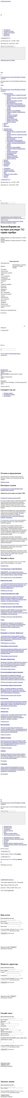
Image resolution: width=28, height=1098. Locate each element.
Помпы (9, 109)
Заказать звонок (5, 1095)
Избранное (6, 34)
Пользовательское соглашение (12, 837)
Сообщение (4, 975)
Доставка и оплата (9, 31)
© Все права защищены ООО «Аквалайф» (12, 882)
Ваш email (3, 921)
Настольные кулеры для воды (15, 103)
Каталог (6, 123)
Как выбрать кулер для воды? (12, 489)
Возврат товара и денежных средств (13, 843)
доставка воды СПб (6, 555)
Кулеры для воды (8, 93)
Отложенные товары (9, 394)
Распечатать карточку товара (8, 222)
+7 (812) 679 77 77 (5, 851)
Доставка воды (8, 129)
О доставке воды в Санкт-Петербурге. (11, 488)
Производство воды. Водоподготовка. (14, 839)
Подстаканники (11, 102)
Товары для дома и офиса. (11, 174)
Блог (5, 124)
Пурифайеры (10, 117)
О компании (7, 29)
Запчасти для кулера (12, 115)
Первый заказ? (4, 1031)
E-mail (2, 972)
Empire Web (10, 890)
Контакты (6, 126)
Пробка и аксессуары (12, 120)
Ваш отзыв (3, 926)
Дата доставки (4, 1033)
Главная (3, 217)
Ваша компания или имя (7, 918)
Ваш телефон (4, 923)
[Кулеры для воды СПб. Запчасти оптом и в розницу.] (10, 498)
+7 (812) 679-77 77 (5, 38)
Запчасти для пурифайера (13, 110)
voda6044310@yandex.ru (7, 879)
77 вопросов (7, 163)
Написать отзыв (5, 482)
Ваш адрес (3, 1025)
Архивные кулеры (12, 116)
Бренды (6, 177)
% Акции (6, 175)
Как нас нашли (5, 1029)
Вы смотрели (7, 396)
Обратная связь (8, 827)
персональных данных (14, 930)
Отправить (13, 947)
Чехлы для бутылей (12, 119)
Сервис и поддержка (9, 32)
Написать (13, 996)
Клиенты (6, 165)
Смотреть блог (4, 565)
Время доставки (5, 1035)
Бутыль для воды (11, 122)
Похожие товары (8, 393)
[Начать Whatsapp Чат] (1, 862)
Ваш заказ (3, 1021)
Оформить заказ (5, 1064)
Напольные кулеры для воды (14, 100)
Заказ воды (7, 35)
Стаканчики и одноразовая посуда (16, 105)
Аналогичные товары (17, 221)
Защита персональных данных (12, 835)
